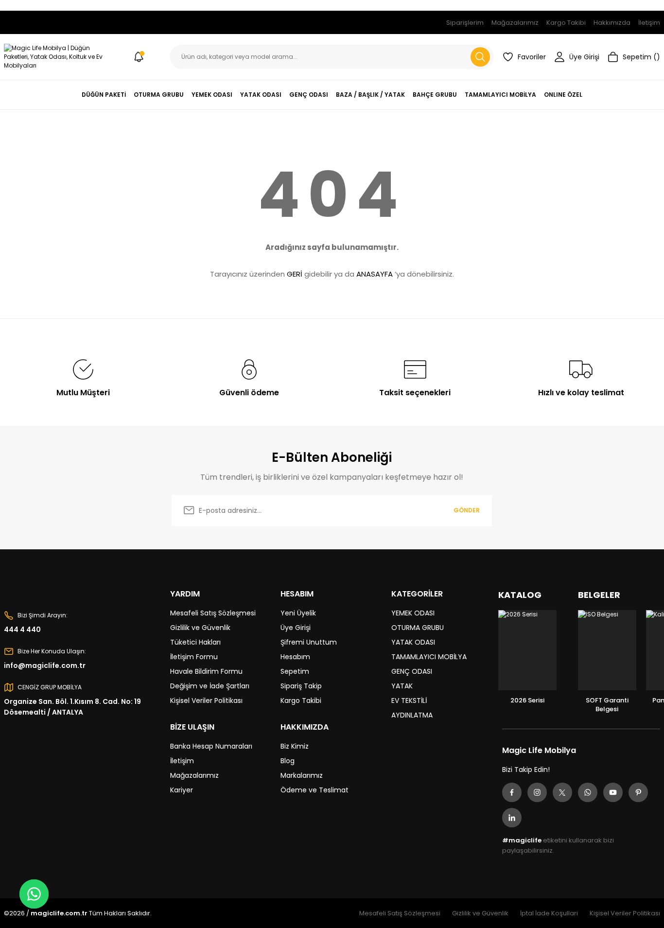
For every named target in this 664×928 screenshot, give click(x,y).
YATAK (402, 686)
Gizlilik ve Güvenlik (200, 627)
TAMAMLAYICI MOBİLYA (429, 657)
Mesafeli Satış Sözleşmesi (213, 613)
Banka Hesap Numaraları (211, 746)
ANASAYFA (374, 274)
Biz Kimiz (294, 746)
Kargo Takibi (300, 700)
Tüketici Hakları (195, 642)
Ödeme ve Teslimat (314, 790)
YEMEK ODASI (413, 613)
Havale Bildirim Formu (206, 671)
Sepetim (294, 671)
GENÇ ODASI (411, 671)
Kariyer (181, 790)
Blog (287, 761)
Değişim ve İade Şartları (209, 686)
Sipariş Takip (301, 686)
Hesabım (295, 657)
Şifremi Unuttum (308, 642)
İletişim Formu (194, 657)
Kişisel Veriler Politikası (206, 700)
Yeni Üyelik (298, 613)
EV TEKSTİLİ (409, 700)
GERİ (294, 274)
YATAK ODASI (413, 642)
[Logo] (55, 57)
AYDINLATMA (412, 715)
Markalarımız (301, 775)
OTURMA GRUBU (417, 627)
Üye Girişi (295, 627)
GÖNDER (467, 510)
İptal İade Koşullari (549, 913)
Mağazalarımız (194, 775)
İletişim (182, 761)
